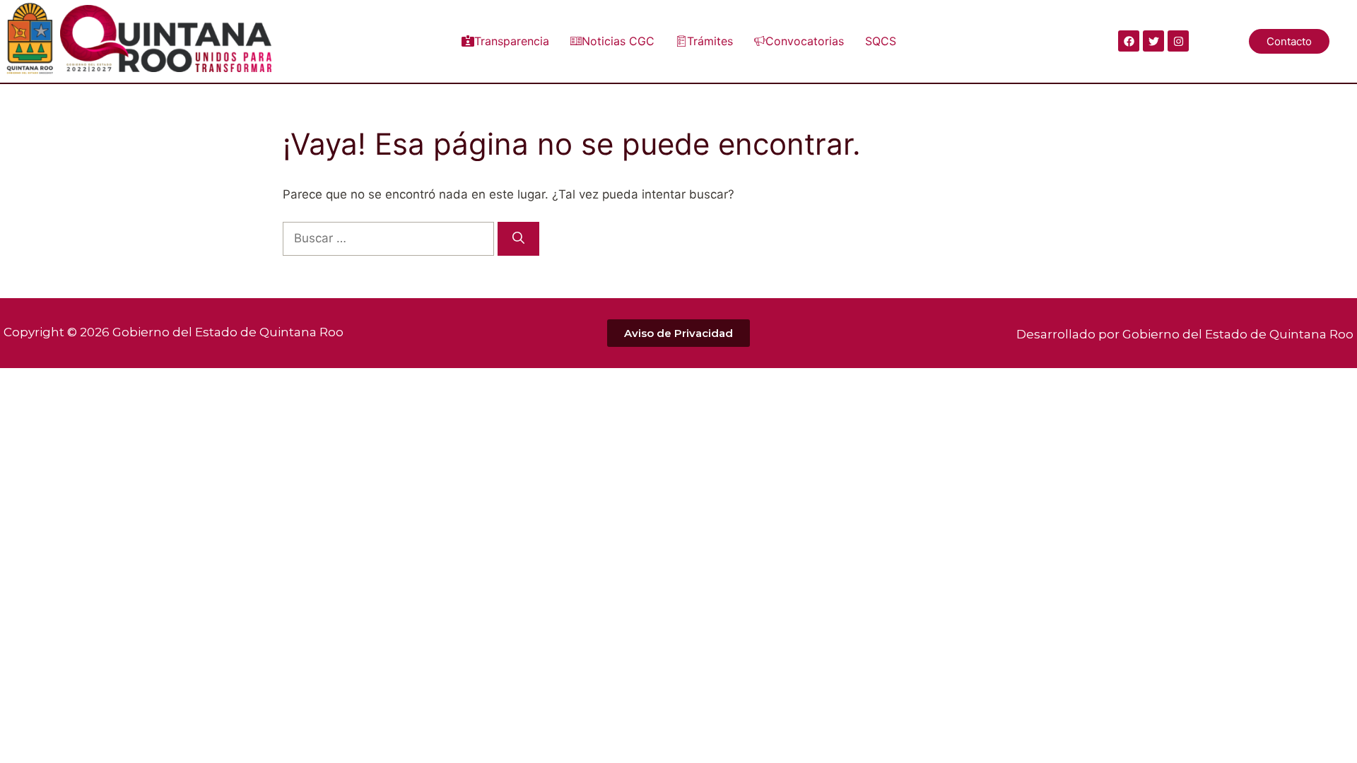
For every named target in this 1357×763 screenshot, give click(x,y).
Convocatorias (804, 41)
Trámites (710, 41)
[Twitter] (1153, 41)
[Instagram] (1178, 41)
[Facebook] (1128, 41)
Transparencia (511, 41)
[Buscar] (518, 239)
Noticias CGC (618, 41)
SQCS (880, 41)
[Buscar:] (390, 238)
